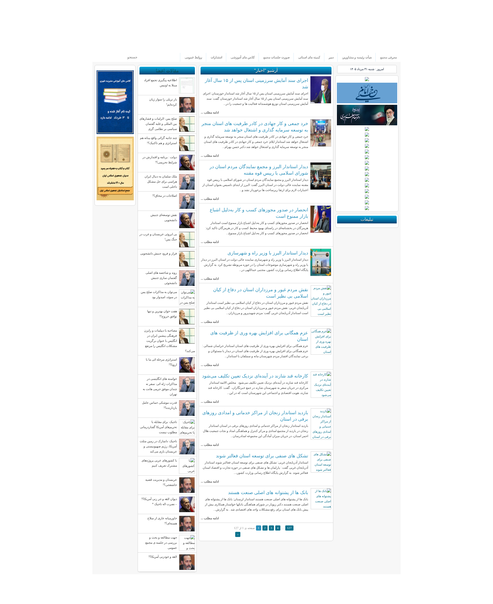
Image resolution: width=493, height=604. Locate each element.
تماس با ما (101, 4)
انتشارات (216, 57)
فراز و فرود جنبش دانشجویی (158, 253)
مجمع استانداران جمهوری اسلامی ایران (363, 26)
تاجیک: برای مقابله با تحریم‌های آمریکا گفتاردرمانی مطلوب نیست (158, 427)
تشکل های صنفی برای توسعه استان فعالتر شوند (262, 455)
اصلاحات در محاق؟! (164, 195)
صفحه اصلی (119, 4)
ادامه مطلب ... (210, 112)
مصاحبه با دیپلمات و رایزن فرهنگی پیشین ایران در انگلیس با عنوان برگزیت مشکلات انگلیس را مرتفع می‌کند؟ (169, 341)
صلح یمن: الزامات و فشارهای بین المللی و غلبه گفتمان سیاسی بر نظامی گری (158, 124)
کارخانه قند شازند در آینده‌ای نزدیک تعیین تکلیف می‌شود (255, 376)
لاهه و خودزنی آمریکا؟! (162, 557)
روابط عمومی (193, 57)
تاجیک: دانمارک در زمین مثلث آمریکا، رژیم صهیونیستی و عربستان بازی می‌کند (158, 446)
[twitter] (123, 46)
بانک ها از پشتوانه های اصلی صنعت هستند (268, 492)
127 (289, 528)
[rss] (97, 46)
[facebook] (106, 46)
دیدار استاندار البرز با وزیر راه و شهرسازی (267, 253)
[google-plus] (115, 46)
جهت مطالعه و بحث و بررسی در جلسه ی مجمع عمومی (161, 543)
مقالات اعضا (167, 70)
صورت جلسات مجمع (276, 57)
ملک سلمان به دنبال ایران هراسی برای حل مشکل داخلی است (161, 181)
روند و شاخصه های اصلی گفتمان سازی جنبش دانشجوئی (161, 278)
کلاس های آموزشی (242, 57)
